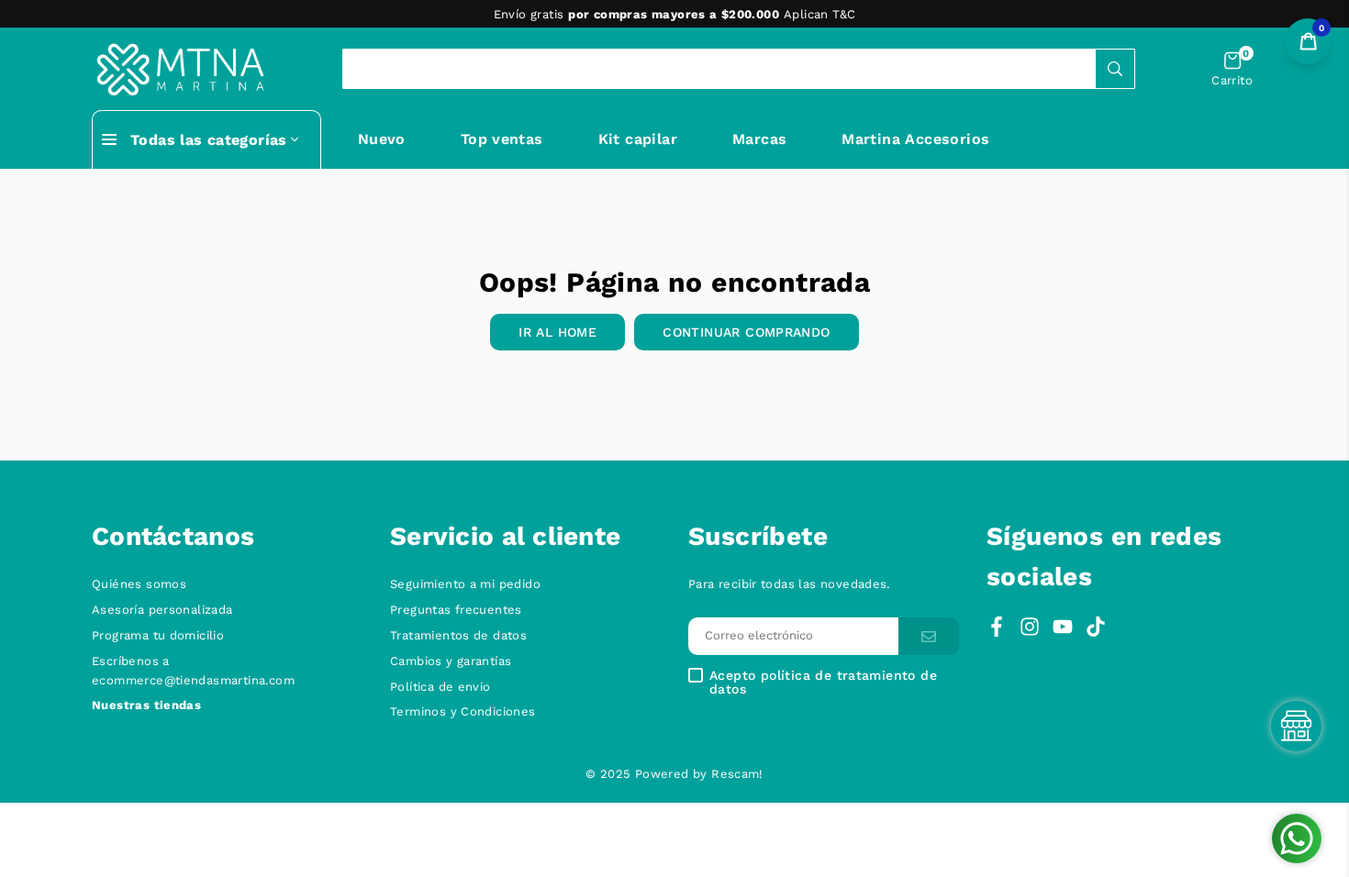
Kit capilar (637, 139)
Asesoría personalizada (162, 609)
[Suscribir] (928, 636)
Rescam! (737, 774)
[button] (1232, 69)
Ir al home (557, 332)
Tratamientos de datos (458, 635)
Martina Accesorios (915, 139)
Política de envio (440, 687)
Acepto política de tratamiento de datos (823, 682)
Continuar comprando (746, 332)
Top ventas (502, 139)
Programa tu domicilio (158, 635)
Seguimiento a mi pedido (465, 584)
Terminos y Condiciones (463, 711)
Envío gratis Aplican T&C (675, 14)
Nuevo (382, 139)
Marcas (759, 139)
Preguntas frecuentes (456, 609)
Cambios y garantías (450, 661)
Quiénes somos (139, 584)
